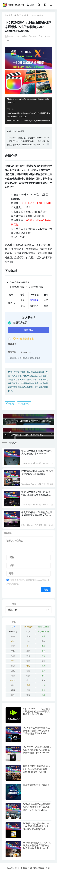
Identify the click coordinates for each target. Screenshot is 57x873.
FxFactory (13, 632)
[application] (28, 110)
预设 (28, 695)
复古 (28, 646)
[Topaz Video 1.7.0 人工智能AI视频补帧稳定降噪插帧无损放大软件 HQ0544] (13, 715)
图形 (13, 646)
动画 (28, 641)
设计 (13, 685)
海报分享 (25, 404)
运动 (28, 690)
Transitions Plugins (28, 484)
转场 (43, 685)
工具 (13, 651)
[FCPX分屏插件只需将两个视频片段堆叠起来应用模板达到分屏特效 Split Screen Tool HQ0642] (13, 849)
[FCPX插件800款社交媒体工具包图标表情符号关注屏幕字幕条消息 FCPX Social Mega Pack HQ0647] (13, 734)
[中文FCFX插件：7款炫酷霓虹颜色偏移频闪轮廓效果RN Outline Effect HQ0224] (12, 519)
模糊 (43, 666)
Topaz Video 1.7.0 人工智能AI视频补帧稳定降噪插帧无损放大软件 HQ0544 (36, 712)
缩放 (13, 676)
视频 (43, 680)
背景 (28, 676)
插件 (26, 15)
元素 (28, 636)
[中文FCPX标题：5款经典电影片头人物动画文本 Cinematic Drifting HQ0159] (12, 457)
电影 (28, 671)
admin (10, 36)
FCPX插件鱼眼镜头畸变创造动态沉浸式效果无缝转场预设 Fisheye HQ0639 (37, 474)
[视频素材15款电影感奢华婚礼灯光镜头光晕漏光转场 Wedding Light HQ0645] (13, 773)
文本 (28, 661)
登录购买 (28, 330)
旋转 (43, 661)
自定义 (13, 680)
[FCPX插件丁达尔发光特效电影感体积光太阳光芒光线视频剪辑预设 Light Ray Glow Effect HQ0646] (13, 753)
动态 (13, 641)
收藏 (11, 404)
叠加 (43, 641)
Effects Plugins (27, 525)
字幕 (43, 646)
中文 (28, 632)
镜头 (13, 695)
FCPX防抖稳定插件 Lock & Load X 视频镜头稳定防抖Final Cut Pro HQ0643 (36, 826)
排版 (28, 651)
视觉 (28, 680)
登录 (31, 5)
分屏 (43, 636)
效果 (28, 656)
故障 (13, 656)
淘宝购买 (34, 300)
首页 (19, 15)
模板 (28, 666)
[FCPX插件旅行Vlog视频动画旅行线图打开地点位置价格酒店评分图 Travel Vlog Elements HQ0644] (13, 811)
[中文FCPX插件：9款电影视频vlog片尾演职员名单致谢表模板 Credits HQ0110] (12, 498)
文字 (13, 661)
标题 (13, 666)
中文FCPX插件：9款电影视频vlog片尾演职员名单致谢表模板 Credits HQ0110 (36, 495)
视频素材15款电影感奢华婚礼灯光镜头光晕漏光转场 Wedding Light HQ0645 (36, 769)
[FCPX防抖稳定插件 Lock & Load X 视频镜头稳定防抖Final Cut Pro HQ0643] (13, 830)
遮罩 (43, 690)
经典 (43, 671)
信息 (13, 636)
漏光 (13, 671)
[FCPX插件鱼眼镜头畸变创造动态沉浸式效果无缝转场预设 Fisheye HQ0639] (12, 478)
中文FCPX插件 (43, 632)
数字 (43, 656)
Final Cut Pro (43, 627)
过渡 (13, 690)
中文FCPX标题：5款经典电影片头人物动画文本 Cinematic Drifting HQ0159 (36, 454)
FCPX (13, 627)
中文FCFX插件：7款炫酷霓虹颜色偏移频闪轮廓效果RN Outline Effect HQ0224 (36, 515)
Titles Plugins (37, 15)
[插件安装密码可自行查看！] (13, 792)
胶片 (43, 676)
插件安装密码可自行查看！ (36, 785)
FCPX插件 (28, 627)
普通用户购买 (20, 322)
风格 (43, 695)
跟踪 (28, 685)
